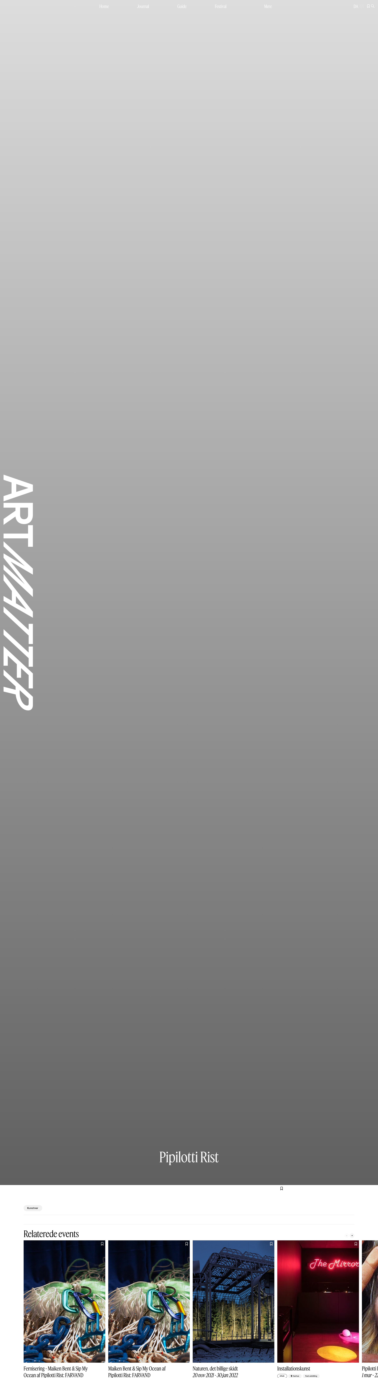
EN (361, 6)
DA (356, 6)
